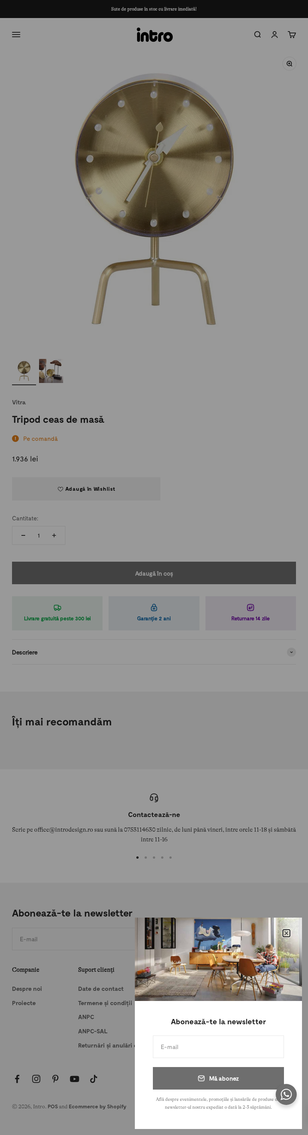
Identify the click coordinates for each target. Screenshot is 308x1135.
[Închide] (286, 933)
